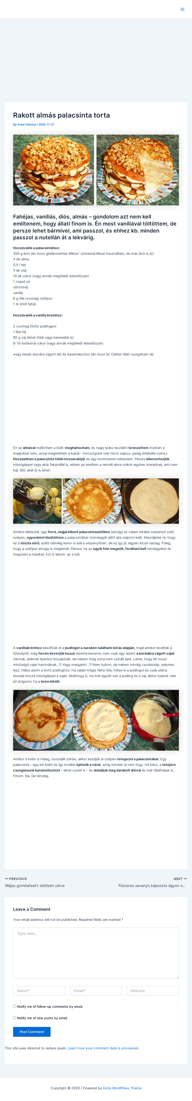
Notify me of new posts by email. (42, 1018)
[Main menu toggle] (182, 9)
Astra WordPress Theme (122, 1088)
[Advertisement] (96, 53)
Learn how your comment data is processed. (103, 1048)
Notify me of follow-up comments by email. (50, 1006)
